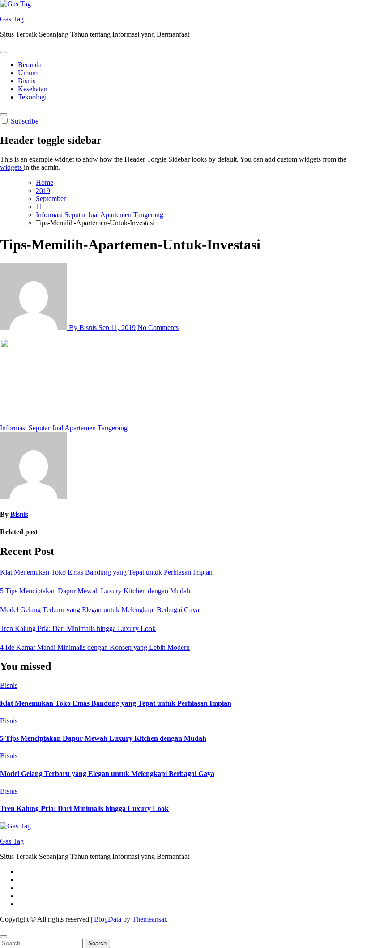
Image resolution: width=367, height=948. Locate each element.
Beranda (30, 65)
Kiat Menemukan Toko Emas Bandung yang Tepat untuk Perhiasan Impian (106, 572)
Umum (28, 73)
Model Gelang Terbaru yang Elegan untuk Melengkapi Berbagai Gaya (99, 609)
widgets (12, 167)
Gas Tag (12, 19)
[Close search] (3, 936)
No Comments (158, 327)
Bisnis (26, 81)
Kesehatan (32, 89)
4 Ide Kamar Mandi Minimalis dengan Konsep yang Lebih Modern (95, 647)
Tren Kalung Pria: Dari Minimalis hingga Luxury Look (78, 628)
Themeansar (149, 919)
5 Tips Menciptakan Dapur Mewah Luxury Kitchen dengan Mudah (95, 591)
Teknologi (32, 97)
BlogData (107, 919)
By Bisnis (82, 327)
